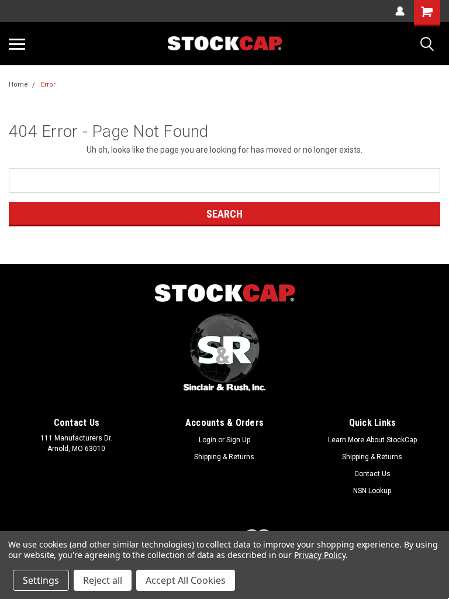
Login (207, 440)
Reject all (102, 580)
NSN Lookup (372, 491)
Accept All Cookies (186, 580)
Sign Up (238, 440)
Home (18, 84)
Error (48, 84)
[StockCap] (224, 293)
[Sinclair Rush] (224, 352)
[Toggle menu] (17, 44)
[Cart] (427, 13)
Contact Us (372, 474)
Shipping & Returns (224, 457)
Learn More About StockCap (372, 440)
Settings (41, 580)
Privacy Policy (319, 554)
